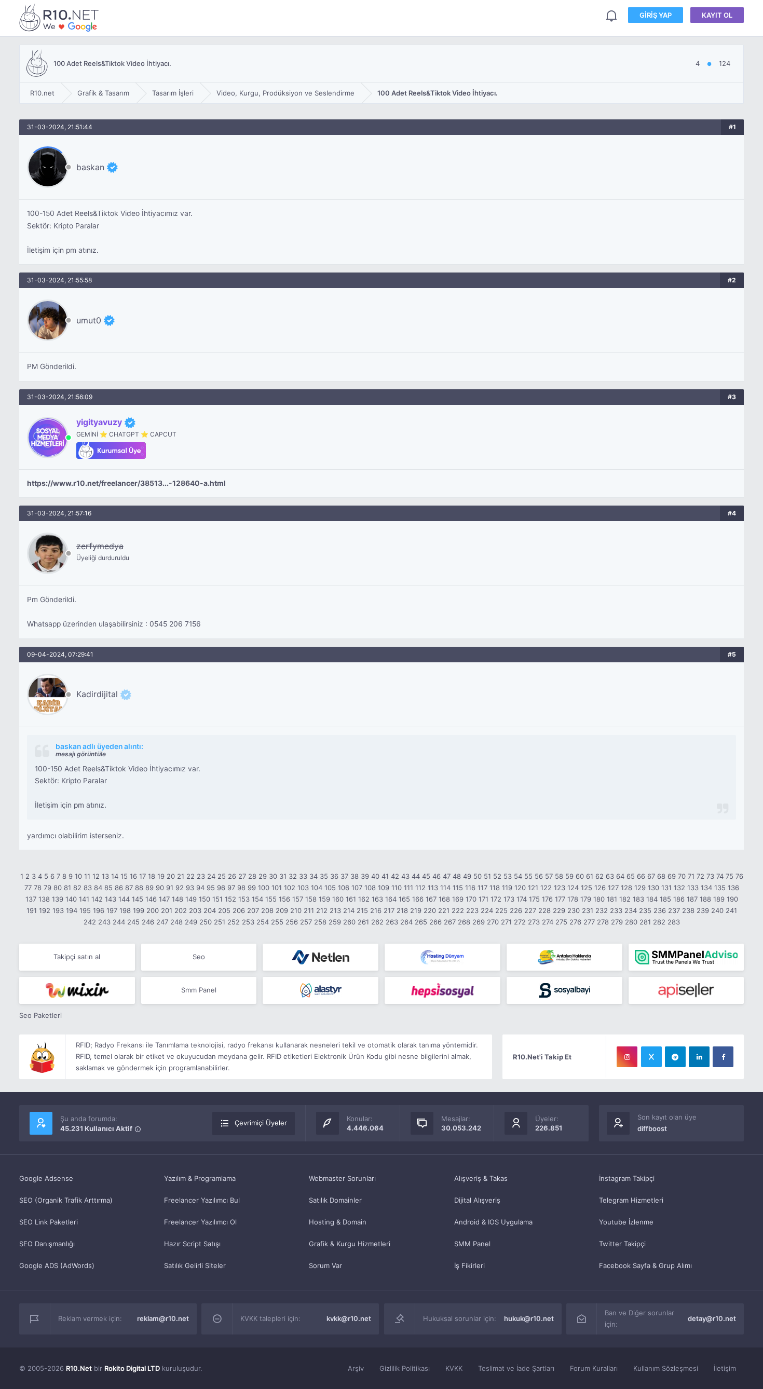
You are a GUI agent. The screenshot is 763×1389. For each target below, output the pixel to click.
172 (496, 899)
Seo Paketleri (40, 1015)
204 (209, 910)
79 (47, 887)
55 (528, 876)
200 (152, 910)
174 (521, 899)
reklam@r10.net (163, 1318)
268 (464, 922)
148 (177, 899)
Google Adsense (46, 1178)
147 (164, 899)
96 (221, 887)
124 (573, 887)
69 (671, 876)
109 (383, 887)
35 (324, 876)
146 (151, 899)
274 (547, 922)
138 (44, 899)
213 (335, 910)
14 (114, 876)
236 (659, 910)
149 (191, 899)
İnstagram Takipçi (627, 1178)
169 (458, 899)
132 (679, 887)
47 (447, 876)
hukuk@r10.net (529, 1318)
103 (303, 887)
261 (363, 922)
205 (224, 910)
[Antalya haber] (564, 957)
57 (549, 876)
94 (200, 887)
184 (652, 899)
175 (534, 899)
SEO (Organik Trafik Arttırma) (66, 1200)
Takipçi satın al (76, 956)
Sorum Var (325, 1265)
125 (586, 887)
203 (195, 910)
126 (600, 887)
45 (426, 876)
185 (665, 899)
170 (471, 899)
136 (733, 887)
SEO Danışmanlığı (47, 1244)
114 (445, 887)
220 (430, 910)
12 (96, 876)
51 (487, 876)
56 (539, 876)
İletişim (725, 1368)
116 (470, 887)
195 (85, 910)
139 (57, 899)
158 (311, 899)
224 (487, 910)
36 (334, 876)
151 (217, 899)
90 (160, 887)
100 (263, 887)
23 (201, 876)
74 (720, 876)
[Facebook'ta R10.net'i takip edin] (723, 1056)
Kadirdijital (97, 694)
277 (589, 922)
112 (420, 887)
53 (507, 876)
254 (262, 922)
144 (124, 899)
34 (313, 876)
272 (520, 922)
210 (296, 910)
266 (435, 922)
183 (638, 899)
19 (161, 876)
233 (616, 910)
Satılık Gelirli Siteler (195, 1265)
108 (370, 887)
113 (433, 887)
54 (518, 876)
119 (507, 887)
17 (142, 876)
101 (276, 887)
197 (111, 910)
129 (640, 887)
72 (700, 876)
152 (230, 899)
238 (688, 910)
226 (516, 910)
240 (717, 910)
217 (389, 910)
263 (392, 922)
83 (88, 887)
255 (277, 922)
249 (191, 922)
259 (335, 922)
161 (351, 899)
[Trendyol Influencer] (77, 990)
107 (356, 887)
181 (612, 899)
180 (599, 899)
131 (666, 887)
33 (303, 876)
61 (589, 876)
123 (559, 887)
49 (467, 876)
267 (450, 922)
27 (242, 876)
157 (297, 899)
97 (231, 887)
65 (630, 876)
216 (376, 910)
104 (316, 887)
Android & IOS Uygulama (493, 1222)
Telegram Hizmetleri (631, 1200)
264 (406, 922)
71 (691, 876)
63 (610, 876)
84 (98, 887)
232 (601, 910)
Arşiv (356, 1368)
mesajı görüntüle (81, 754)
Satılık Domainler (335, 1200)
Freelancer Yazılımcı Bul (202, 1200)
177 (560, 899)
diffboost (652, 1128)
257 (306, 922)
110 (396, 887)
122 (546, 887)
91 (169, 887)
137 (30, 899)
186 (679, 899)
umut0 (88, 320)
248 (176, 922)
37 (344, 876)
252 (233, 922)
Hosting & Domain (337, 1222)
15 (124, 876)
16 (133, 876)
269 (478, 922)
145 (137, 899)
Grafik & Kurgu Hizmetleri (349, 1244)
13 (105, 876)
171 (483, 899)
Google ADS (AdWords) (56, 1265)
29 (262, 876)
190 (732, 899)
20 (171, 876)
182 (625, 899)
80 (57, 887)
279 (617, 922)
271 (506, 922)
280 (631, 922)
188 (705, 899)
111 (408, 887)
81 (67, 887)
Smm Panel (198, 990)
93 (190, 887)
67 (651, 876)
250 (205, 922)
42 (395, 876)
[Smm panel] (686, 957)
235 (645, 910)
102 (289, 887)
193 (58, 910)
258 (320, 922)
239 (703, 910)
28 (252, 876)
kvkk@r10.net (348, 1318)
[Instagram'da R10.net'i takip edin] (627, 1056)
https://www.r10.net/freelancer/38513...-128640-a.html (126, 483)
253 (248, 922)
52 (497, 876)
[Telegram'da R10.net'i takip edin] (675, 1056)
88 (139, 887)
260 (349, 922)
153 (244, 899)
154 (257, 899)
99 (252, 887)
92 (179, 887)
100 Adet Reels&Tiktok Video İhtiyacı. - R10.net (60, 17)
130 (653, 887)
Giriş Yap (655, 15)
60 (580, 876)
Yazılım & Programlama (200, 1178)
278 (603, 922)
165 (404, 899)
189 (719, 899)
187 (692, 899)
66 (641, 876)
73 (710, 876)
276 (575, 922)
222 (458, 910)
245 (133, 922)
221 (443, 910)
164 (391, 899)
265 (421, 922)
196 (98, 910)
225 (501, 910)
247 (162, 922)
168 (444, 899)
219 (415, 910)
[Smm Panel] (442, 990)
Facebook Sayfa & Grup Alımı (645, 1265)
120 (520, 887)
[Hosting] (320, 957)
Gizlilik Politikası (404, 1368)
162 (364, 899)
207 (253, 910)
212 (322, 910)
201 (166, 910)
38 (354, 876)
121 (533, 887)
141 (84, 899)
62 (599, 876)
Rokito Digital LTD (132, 1368)
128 (626, 887)
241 (731, 910)
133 (693, 887)
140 (71, 899)
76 (739, 876)
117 (482, 887)
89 (149, 887)
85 (108, 887)
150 (204, 899)
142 (97, 899)
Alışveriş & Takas (481, 1178)
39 (365, 876)
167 (431, 899)
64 (620, 876)
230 (573, 910)
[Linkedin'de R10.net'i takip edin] (699, 1056)
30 (273, 876)
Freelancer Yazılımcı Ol (200, 1222)
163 (377, 899)
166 (418, 899)
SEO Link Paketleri (48, 1222)
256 (291, 922)
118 (494, 887)
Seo (199, 956)
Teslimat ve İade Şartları (516, 1368)
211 (309, 910)
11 (87, 876)
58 (559, 876)
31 (283, 876)
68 (661, 876)
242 (90, 922)
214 (349, 910)
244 (119, 922)
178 (572, 899)
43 (405, 876)
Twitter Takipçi (622, 1244)
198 (125, 910)
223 (472, 910)
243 (104, 922)
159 (324, 899)
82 (77, 887)
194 (71, 910)
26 (232, 876)
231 (587, 910)
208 (267, 910)
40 (375, 876)
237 (674, 910)
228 (544, 910)
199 (138, 910)
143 (110, 899)
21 (180, 876)
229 (559, 910)
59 (569, 876)
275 (561, 922)
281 (645, 922)
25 (221, 876)
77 (28, 887)
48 (457, 876)
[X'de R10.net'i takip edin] (651, 1056)
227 (530, 910)
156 (284, 899)
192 (44, 910)
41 (385, 876)
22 (190, 876)
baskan (90, 167)
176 (547, 899)
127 (613, 887)
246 (148, 922)
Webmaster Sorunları (342, 1178)
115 (458, 887)
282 (659, 922)
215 (362, 910)
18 (151, 876)
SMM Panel (472, 1244)
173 (508, 899)
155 (271, 899)
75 (729, 876)
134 (706, 887)
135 (720, 887)
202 (180, 910)
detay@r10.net (712, 1318)
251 (219, 922)
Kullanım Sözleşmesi (665, 1368)
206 (239, 910)
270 (493, 922)
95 (211, 887)
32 (293, 876)
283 (673, 922)
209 (282, 910)
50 (477, 876)
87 (129, 887)
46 (436, 876)
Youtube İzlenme (626, 1222)
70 (682, 876)
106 (343, 887)
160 (338, 899)
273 (534, 922)
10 (78, 876)
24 (211, 876)
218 (402, 910)
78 (38, 887)
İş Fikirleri (469, 1265)
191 (31, 910)
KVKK (453, 1368)
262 (377, 922)
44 (416, 876)
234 (630, 910)
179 (585, 899)
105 (330, 887)
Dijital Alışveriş (477, 1200)
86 (119, 887)
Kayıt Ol (717, 15)
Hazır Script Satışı (192, 1244)
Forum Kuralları (594, 1368)
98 (241, 887)
